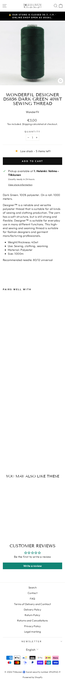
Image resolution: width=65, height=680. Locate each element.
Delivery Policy (32, 609)
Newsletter (32, 641)
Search (32, 587)
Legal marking (32, 631)
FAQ (32, 598)
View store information (20, 184)
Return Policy (32, 615)
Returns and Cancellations (32, 620)
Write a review (32, 566)
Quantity (32, 131)
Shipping (27, 124)
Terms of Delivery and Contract (32, 604)
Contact (32, 593)
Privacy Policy (32, 626)
